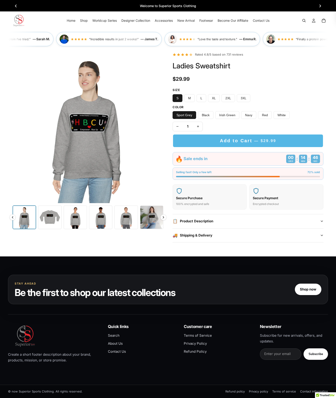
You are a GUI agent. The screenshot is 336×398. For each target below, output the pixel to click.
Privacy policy (258, 391)
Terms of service (284, 391)
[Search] (304, 21)
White (281, 115)
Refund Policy (195, 351)
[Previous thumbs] (13, 217)
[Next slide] (320, 6)
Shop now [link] (308, 289)
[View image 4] (100, 217)
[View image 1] (24, 217)
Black (206, 115)
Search (114, 335)
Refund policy (235, 391)
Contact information (314, 391)
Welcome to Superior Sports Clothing (168, 6)
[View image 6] (151, 217)
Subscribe (316, 354)
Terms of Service (198, 335)
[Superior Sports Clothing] (54, 336)
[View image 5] (126, 217)
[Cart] (324, 21)
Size (176, 90)
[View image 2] (49, 217)
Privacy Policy (195, 343)
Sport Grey (184, 115)
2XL (228, 98)
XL (214, 98)
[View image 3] (75, 217)
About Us (115, 343)
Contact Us (117, 351)
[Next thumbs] (163, 217)
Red (265, 115)
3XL (243, 98)
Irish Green (227, 115)
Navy (248, 115)
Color (178, 107)
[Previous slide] (16, 6)
